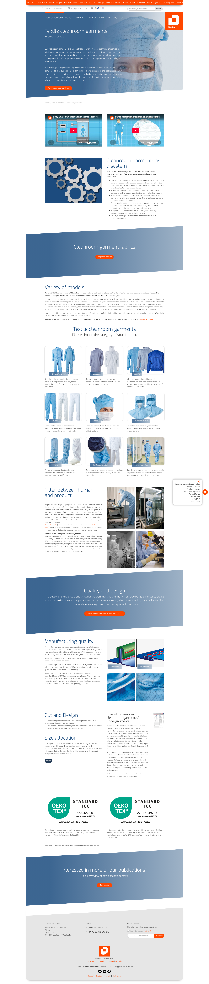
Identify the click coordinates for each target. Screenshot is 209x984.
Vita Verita (90, 961)
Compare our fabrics (104, 257)
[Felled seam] (150, 653)
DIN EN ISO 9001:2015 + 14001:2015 (58, 935)
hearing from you (146, 319)
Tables (48, 761)
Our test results (50, 525)
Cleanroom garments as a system (187, 484)
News (68, 17)
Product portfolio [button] (54, 17)
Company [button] (112, 17)
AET (96, 961)
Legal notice (49, 932)
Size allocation (195, 496)
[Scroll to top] (204, 979)
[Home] (174, 21)
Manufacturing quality (192, 491)
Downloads (79, 17)
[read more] (147, 931)
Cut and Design (194, 494)
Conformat (110, 961)
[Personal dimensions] (158, 720)
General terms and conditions (56, 927)
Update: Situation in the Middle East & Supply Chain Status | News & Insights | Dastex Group (100, 3)
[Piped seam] (121, 653)
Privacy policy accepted (136, 931)
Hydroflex (119, 961)
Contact (123, 17)
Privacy (47, 930)
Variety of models (193, 486)
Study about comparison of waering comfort (104, 613)
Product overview (193, 489)
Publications (195, 502)
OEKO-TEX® (195, 499)
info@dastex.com (79, 8)
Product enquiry (96, 17)
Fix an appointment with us (58, 88)
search (158, 9)
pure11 (102, 961)
